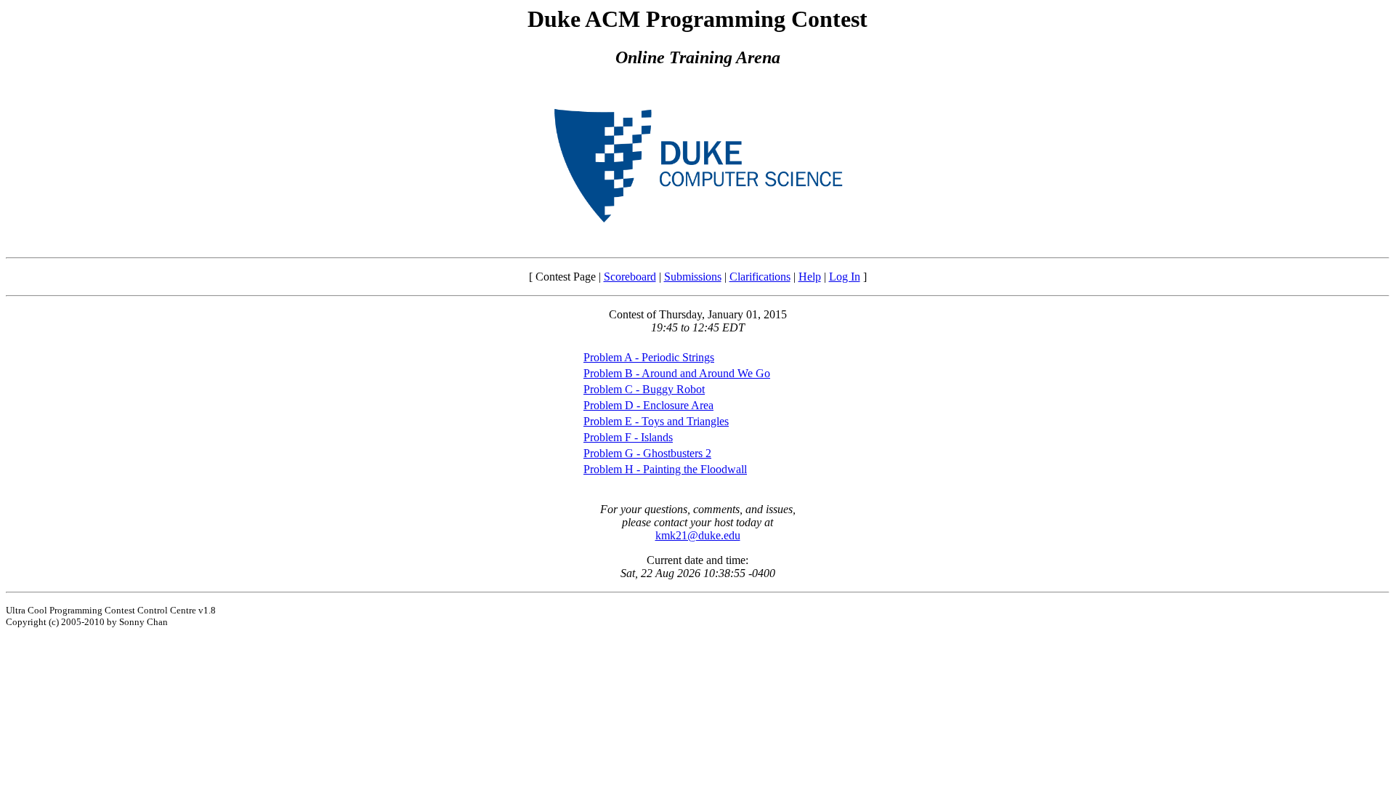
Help (809, 276)
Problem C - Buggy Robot (644, 389)
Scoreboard (630, 276)
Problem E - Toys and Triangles (656, 421)
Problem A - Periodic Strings (648, 357)
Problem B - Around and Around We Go (676, 373)
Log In (844, 276)
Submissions (692, 276)
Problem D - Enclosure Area (648, 405)
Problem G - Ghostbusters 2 (647, 453)
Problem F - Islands (628, 437)
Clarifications (759, 276)
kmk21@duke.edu (697, 535)
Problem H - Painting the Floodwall (665, 469)
